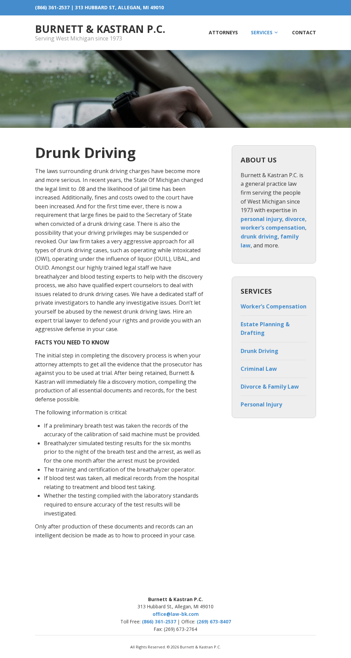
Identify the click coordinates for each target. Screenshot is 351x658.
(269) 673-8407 (214, 621)
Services (262, 32)
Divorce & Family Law (270, 386)
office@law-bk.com (176, 614)
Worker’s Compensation (273, 306)
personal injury (261, 219)
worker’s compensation (273, 227)
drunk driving (259, 236)
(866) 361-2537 (52, 7)
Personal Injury (261, 404)
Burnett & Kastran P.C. (100, 29)
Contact (304, 32)
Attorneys (223, 32)
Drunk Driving (259, 351)
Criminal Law (259, 369)
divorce (295, 219)
